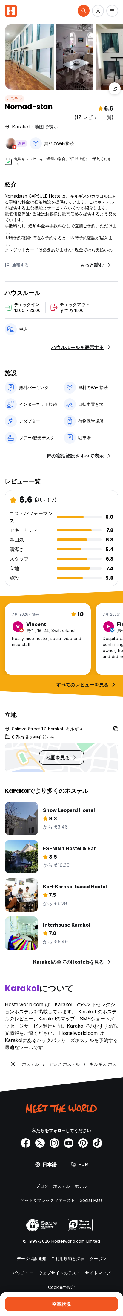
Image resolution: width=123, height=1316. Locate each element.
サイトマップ (97, 1272)
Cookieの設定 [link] (61, 1287)
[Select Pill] (84, 11)
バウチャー (23, 1272)
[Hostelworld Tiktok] (97, 1143)
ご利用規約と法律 (68, 1258)
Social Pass (91, 1200)
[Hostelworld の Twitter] (40, 1143)
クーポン (98, 1258)
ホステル (14, 98)
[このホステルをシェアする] (115, 88)
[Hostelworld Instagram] (54, 1143)
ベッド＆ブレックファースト (47, 1200)
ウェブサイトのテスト (59, 1272)
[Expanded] (13, 1064)
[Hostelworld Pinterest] (83, 1143)
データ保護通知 (31, 1258)
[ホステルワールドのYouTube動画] (68, 1143)
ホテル (81, 1185)
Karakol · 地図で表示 (35, 127)
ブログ (42, 1185)
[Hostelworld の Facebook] (25, 1143)
